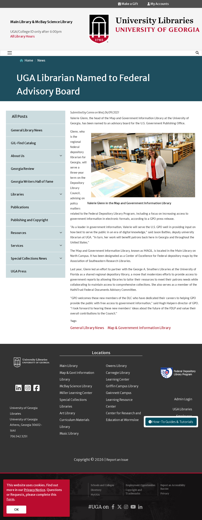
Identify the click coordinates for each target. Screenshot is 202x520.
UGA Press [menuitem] (18, 271)
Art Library (67, 413)
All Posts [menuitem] (19, 116)
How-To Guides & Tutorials (172, 422)
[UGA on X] (120, 507)
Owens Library (116, 366)
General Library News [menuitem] (26, 130)
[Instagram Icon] (28, 389)
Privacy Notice (34, 490)
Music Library (69, 433)
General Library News (87, 328)
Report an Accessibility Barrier (172, 487)
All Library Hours (22, 36)
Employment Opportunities (140, 485)
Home (29, 60)
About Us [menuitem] (15, 157)
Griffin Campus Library (122, 386)
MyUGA (95, 494)
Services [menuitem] (14, 247)
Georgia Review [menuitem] (22, 169)
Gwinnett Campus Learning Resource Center (119, 399)
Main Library (69, 366)
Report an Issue (117, 460)
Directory (96, 489)
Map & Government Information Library (139, 328)
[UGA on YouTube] (133, 507)
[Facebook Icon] (36, 389)
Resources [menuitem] (16, 234)
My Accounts (159, 4)
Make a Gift (129, 4)
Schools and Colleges (102, 485)
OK (16, 510)
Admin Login (183, 399)
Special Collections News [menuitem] (26, 259)
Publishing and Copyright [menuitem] (29, 220)
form (10, 499)
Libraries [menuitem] (15, 195)
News (41, 60)
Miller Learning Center (76, 393)
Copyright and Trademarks (134, 491)
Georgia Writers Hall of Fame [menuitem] (32, 181)
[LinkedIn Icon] (18, 389)
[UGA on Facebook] (113, 507)
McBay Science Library (76, 386)
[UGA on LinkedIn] (140, 507)
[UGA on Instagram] (126, 507)
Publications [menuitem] (20, 207)
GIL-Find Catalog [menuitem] (23, 143)
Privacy (164, 493)
